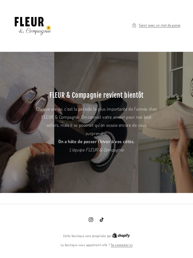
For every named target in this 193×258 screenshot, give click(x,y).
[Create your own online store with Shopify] (121, 236)
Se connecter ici (121, 245)
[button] (156, 25)
